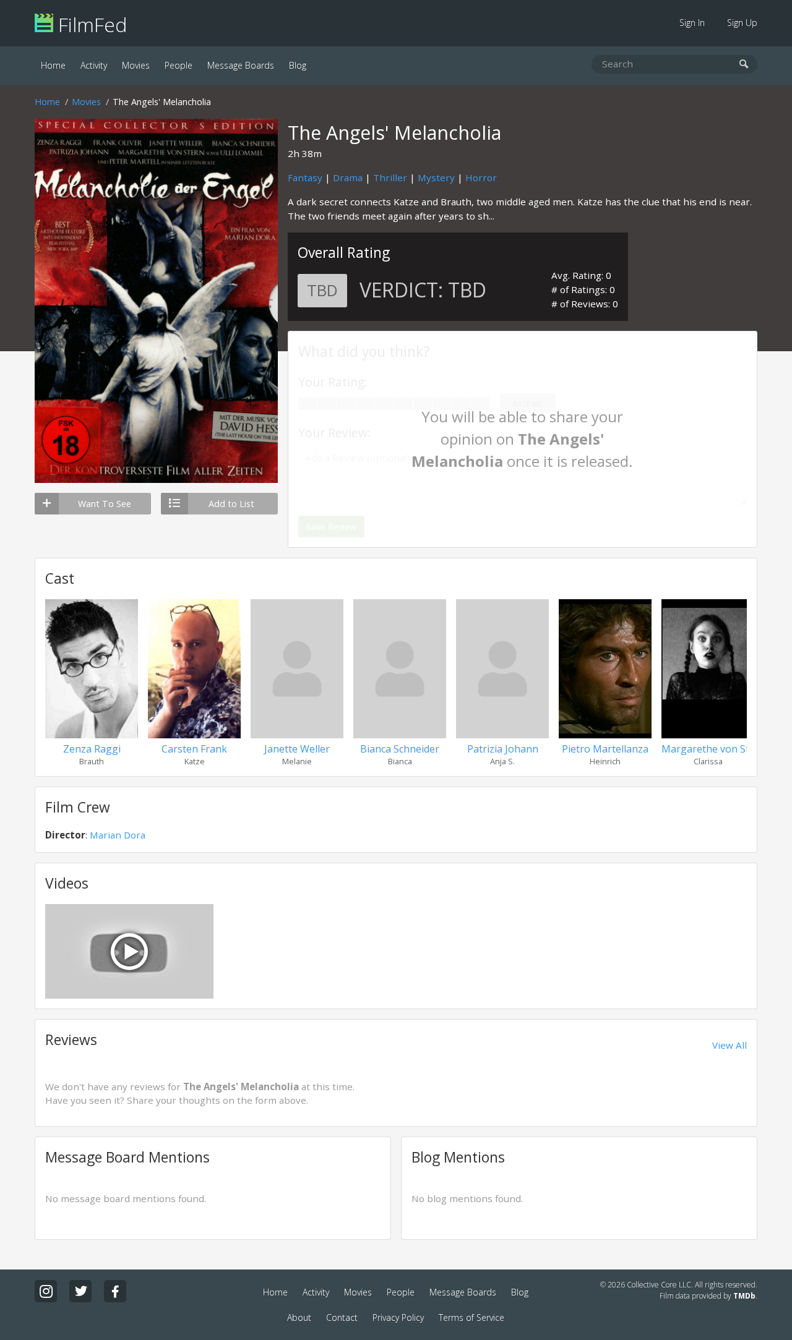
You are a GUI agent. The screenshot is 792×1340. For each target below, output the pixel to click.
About (299, 1317)
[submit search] (744, 64)
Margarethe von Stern (713, 749)
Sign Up (742, 22)
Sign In (692, 22)
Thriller (390, 177)
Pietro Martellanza (605, 749)
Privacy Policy (398, 1317)
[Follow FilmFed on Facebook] (115, 1291)
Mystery (436, 177)
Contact (342, 1317)
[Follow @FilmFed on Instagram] (46, 1291)
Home (53, 65)
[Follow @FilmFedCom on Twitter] (80, 1291)
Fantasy (305, 177)
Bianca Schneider (399, 749)
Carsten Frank (194, 749)
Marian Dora (117, 835)
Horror (481, 177)
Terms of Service (471, 1317)
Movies (136, 65)
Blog (297, 65)
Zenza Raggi (92, 749)
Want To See (104, 504)
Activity (93, 65)
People (178, 65)
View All (729, 1045)
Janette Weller (297, 749)
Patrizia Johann (502, 749)
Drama (348, 177)
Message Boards (240, 65)
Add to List (231, 504)
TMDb (744, 1296)
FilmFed (90, 24)
